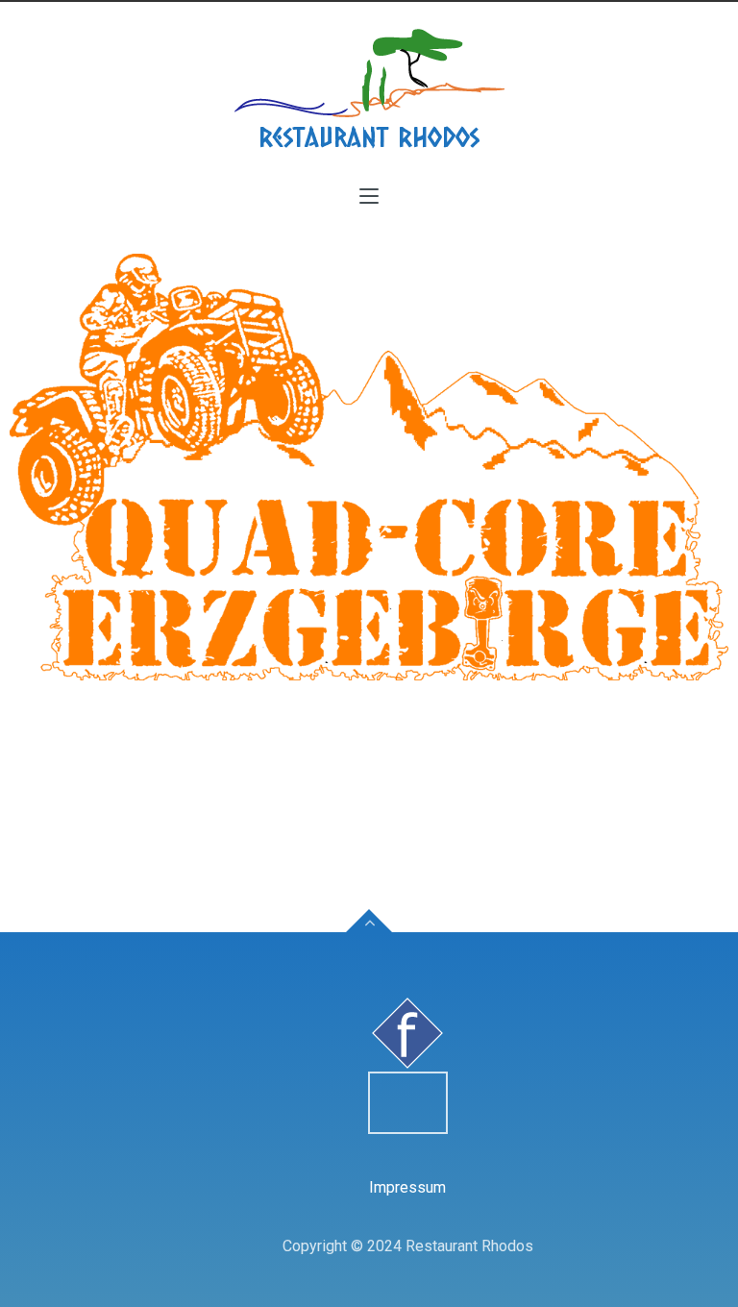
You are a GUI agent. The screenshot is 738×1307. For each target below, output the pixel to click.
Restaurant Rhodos (369, 136)
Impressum (407, 1187)
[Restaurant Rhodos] (369, 73)
